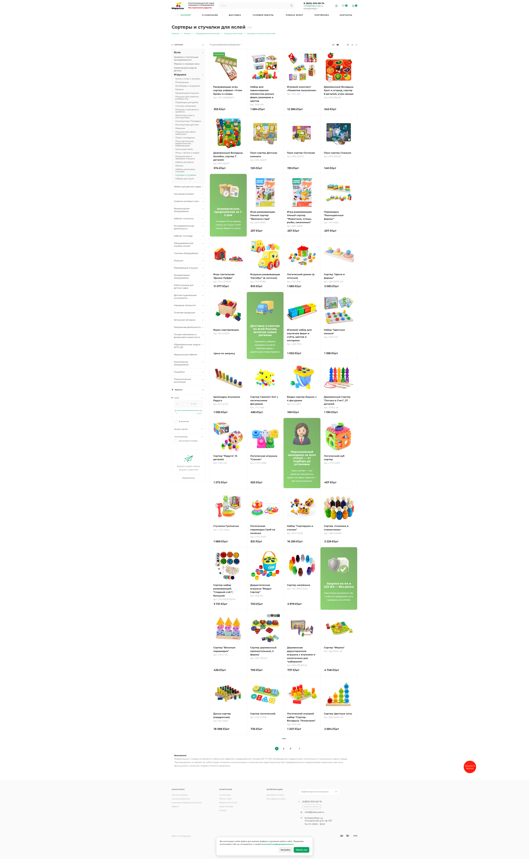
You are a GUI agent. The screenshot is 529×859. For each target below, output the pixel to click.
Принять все (301, 850)
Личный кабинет (179, 795)
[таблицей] (356, 44)
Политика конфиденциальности (187, 802)
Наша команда (226, 806)
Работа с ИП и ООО (228, 802)
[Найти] (291, 5)
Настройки (285, 850)
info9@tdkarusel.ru (313, 6)
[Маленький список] (333, 44)
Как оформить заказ (276, 799)
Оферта (175, 806)
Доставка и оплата (275, 795)
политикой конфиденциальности (277, 844)
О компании (225, 795)
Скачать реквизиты (181, 799)
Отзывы (222, 810)
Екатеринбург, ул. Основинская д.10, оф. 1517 (318, 819)
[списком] (352, 44)
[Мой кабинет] (336, 6)
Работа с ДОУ (225, 799)
